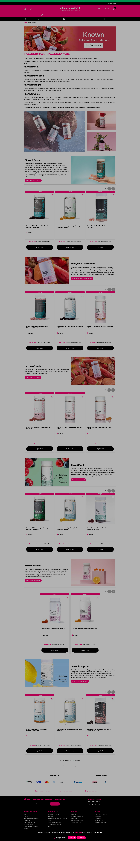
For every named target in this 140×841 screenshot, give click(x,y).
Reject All (72, 838)
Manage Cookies (61, 838)
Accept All (81, 838)
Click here (78, 832)
